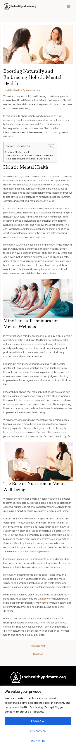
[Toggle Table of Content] (49, 147)
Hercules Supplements (37, 551)
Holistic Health (12, 90)
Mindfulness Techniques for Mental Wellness (30, 155)
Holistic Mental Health (18, 152)
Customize (38, 731)
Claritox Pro (44, 598)
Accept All (38, 721)
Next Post (38, 654)
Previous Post (38, 646)
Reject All (38, 741)
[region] (38, 717)
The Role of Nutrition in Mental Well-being (28, 158)
